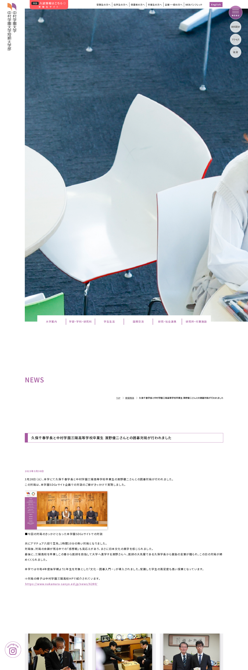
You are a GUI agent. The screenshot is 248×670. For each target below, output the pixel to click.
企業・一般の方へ (174, 4)
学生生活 (109, 321)
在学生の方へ (121, 4)
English (216, 4)
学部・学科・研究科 (80, 321)
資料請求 (235, 26)
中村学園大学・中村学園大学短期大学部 (12, 25)
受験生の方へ (104, 4)
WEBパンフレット (193, 4)
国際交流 (138, 321)
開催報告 (129, 397)
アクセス (236, 39)
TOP (118, 397)
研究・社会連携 (167, 321)
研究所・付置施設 (196, 321)
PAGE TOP (229, 620)
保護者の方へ (138, 4)
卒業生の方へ (155, 4)
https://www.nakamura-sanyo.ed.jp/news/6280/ (61, 584)
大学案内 (51, 321)
